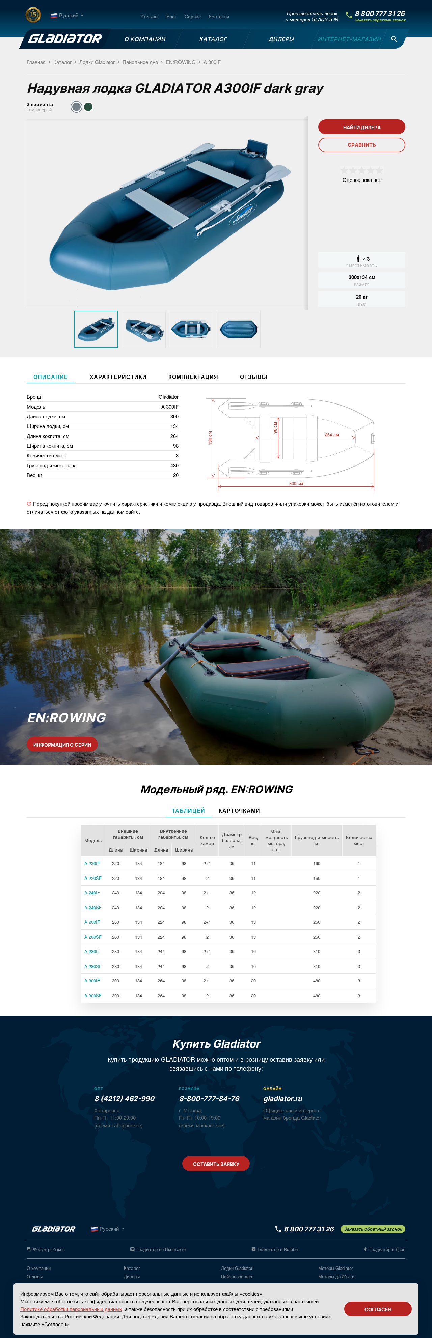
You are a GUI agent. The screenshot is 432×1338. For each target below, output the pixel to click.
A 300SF (93, 995)
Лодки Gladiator (236, 1268)
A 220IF (92, 863)
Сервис (193, 16)
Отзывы (149, 16)
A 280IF (92, 951)
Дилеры (132, 1276)
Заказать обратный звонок (380, 20)
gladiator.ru (282, 1099)
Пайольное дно (236, 1276)
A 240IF (92, 892)
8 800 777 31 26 (380, 14)
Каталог (132, 1268)
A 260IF (92, 922)
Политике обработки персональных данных (71, 1308)
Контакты (219, 16)
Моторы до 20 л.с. (337, 1276)
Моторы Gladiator (335, 1268)
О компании (39, 1268)
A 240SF (93, 907)
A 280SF (93, 966)
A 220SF (93, 878)
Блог (171, 16)
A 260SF (93, 936)
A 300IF (92, 980)
